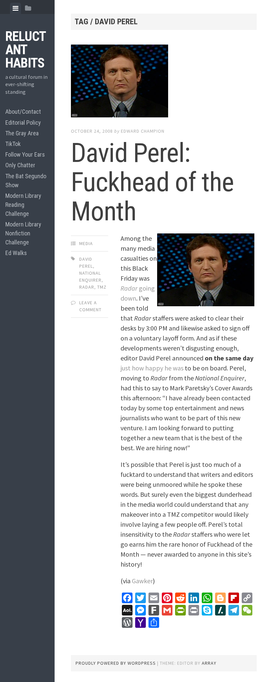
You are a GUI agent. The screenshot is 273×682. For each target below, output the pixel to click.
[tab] (15, 8)
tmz (102, 287)
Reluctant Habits (25, 50)
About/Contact (23, 111)
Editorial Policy (23, 122)
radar (86, 287)
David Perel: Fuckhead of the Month (152, 182)
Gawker (142, 581)
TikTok (13, 143)
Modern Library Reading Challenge (23, 204)
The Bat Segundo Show (25, 181)
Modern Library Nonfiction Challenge (23, 233)
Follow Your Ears (25, 154)
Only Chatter (20, 165)
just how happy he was (152, 368)
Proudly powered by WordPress (116, 663)
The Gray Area (22, 133)
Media (86, 243)
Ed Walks (16, 252)
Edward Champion (142, 131)
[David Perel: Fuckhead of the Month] (164, 82)
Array (209, 663)
